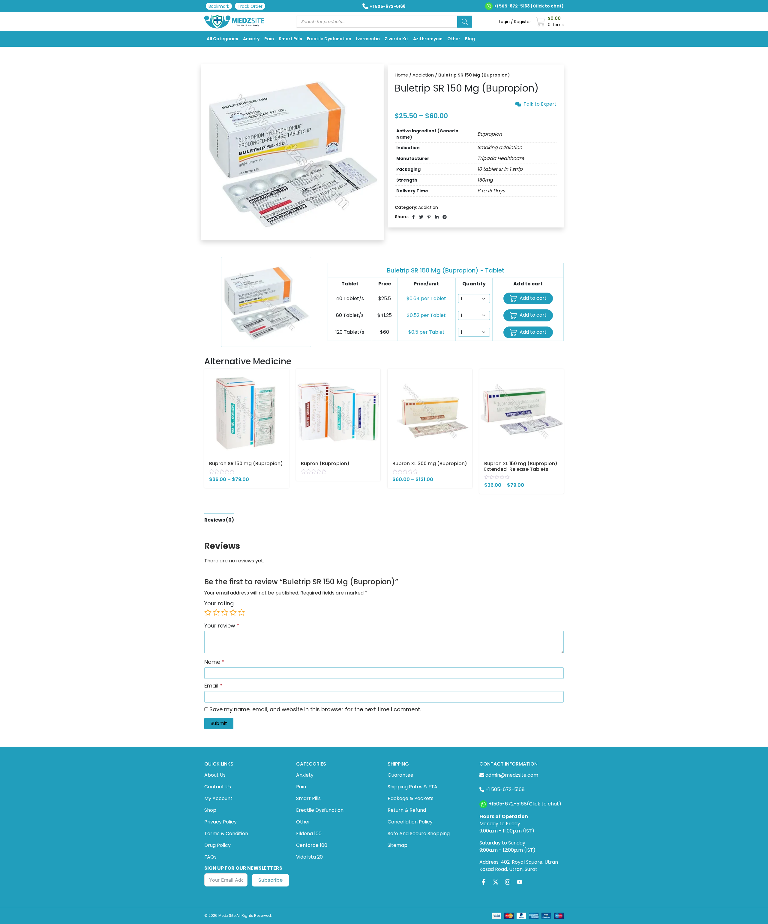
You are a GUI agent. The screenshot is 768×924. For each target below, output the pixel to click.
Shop (210, 810)
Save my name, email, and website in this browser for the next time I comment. (315, 709)
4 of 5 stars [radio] (233, 612)
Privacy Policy (220, 821)
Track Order (250, 6)
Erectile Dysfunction (329, 39)
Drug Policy (217, 845)
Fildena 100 (309, 833)
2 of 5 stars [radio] (216, 612)
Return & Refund (407, 810)
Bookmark (218, 6)
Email (213, 685)
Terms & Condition (226, 833)
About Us (215, 775)
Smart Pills (290, 39)
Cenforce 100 (311, 845)
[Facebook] (483, 882)
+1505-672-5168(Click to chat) (525, 803)
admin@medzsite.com (511, 775)
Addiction (423, 75)
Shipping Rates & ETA (412, 786)
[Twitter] (495, 882)
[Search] (464, 22)
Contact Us (217, 786)
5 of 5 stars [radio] (241, 612)
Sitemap (397, 845)
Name (214, 662)
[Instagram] (507, 882)
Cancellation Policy (410, 821)
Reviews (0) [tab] (219, 519)
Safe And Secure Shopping (419, 833)
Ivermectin (368, 39)
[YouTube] (519, 882)
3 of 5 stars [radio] (224, 612)
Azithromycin (427, 39)
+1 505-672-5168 (388, 6)
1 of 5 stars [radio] (208, 612)
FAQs (210, 856)
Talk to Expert (540, 104)
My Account (218, 798)
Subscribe (270, 880)
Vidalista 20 (309, 856)
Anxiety (251, 39)
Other (453, 39)
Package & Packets (411, 798)
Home (401, 75)
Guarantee (400, 775)
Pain (269, 39)
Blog (470, 39)
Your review (221, 625)
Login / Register (515, 22)
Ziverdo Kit (396, 39)
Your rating (219, 603)
